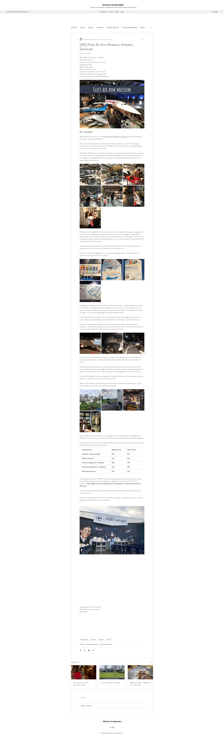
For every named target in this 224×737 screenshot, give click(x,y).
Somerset (100, 27)
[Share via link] (93, 650)
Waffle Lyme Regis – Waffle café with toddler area (140, 683)
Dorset (90, 27)
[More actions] (143, 39)
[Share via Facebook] (80, 650)
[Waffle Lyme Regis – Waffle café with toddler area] (140, 672)
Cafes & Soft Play (113, 27)
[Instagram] (216, 12)
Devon (82, 27)
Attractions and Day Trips (92, 644)
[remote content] (112, 579)
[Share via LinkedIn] (89, 650)
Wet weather (84, 639)
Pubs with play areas (129, 27)
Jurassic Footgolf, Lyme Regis (111, 682)
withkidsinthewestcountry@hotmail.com (18, 12)
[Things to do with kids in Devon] (83, 672)
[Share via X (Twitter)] (85, 650)
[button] (151, 27)
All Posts (74, 27)
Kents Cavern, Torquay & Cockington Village (81, 683)
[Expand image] (90, 174)
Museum (101, 639)
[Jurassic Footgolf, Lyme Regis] (112, 672)
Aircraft (109, 639)
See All (151, 662)
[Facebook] (213, 12)
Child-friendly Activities (106, 644)
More (142, 27)
